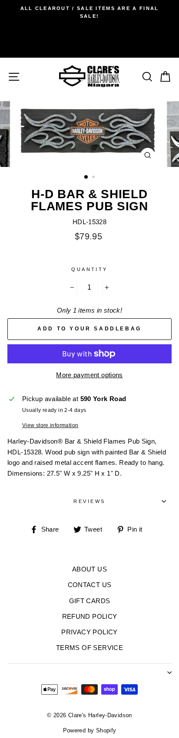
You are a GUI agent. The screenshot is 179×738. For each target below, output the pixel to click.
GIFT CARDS (89, 600)
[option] (89, 12)
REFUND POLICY (89, 616)
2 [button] (94, 178)
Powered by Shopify (89, 731)
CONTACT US (90, 584)
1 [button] (86, 177)
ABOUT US (89, 569)
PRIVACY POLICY (89, 632)
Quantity (89, 269)
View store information (50, 425)
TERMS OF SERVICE (89, 647)
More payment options (89, 375)
